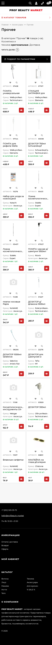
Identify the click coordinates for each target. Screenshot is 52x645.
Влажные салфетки (13, 460)
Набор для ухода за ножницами (13, 197)
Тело (3, 593)
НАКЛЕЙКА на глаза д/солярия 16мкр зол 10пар (37, 462)
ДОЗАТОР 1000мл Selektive (12, 355)
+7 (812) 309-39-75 (9, 510)
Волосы (5, 579)
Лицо (3, 582)
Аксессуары (17, 25)
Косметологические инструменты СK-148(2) (14, 409)
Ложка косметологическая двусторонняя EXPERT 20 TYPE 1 (38, 200)
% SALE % (31, 590)
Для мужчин (32, 586)
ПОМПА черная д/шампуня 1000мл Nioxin (38, 251)
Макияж (5, 586)
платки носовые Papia (11, 302)
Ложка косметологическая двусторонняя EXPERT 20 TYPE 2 (13, 252)
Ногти (4, 590)
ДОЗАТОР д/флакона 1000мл (36, 302)
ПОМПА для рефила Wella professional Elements (10, 147)
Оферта (4, 549)
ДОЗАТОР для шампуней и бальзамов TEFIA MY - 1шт (37, 358)
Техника (30, 579)
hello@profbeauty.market (12, 516)
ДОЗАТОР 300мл (37, 407)
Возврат (5, 545)
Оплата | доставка (9, 542)
